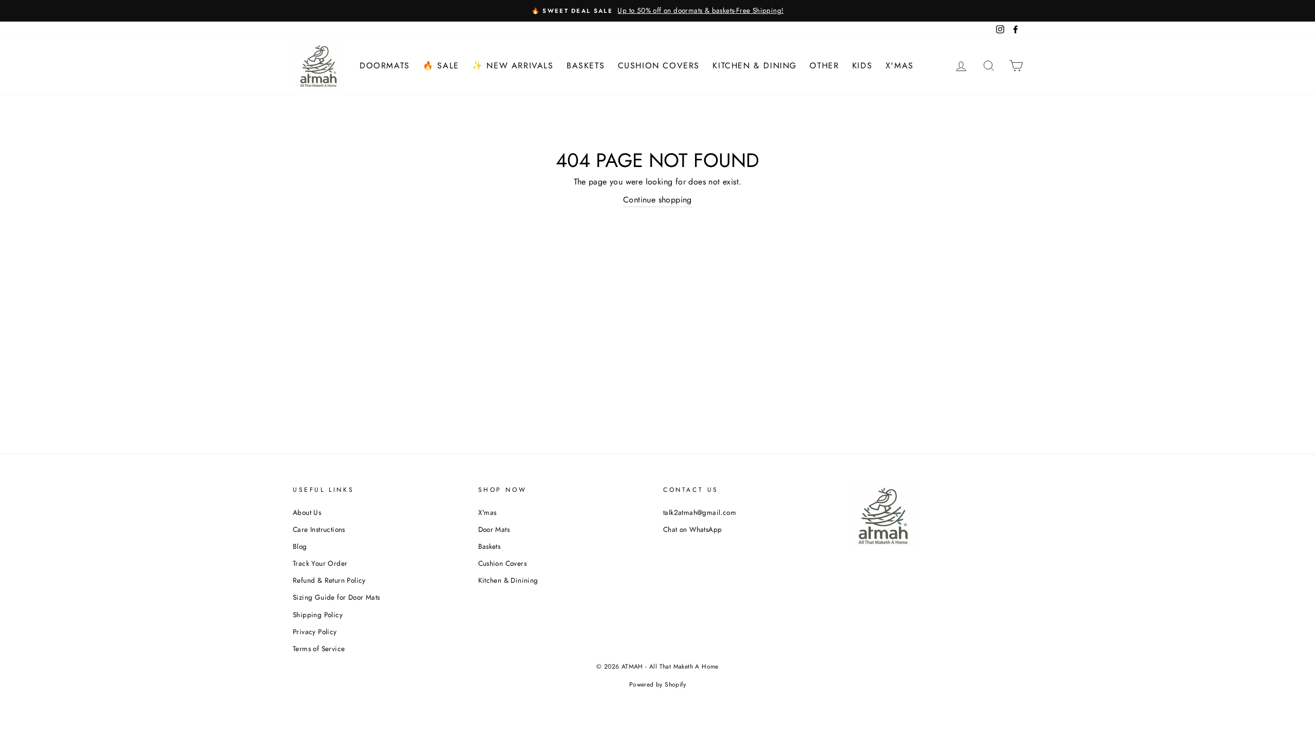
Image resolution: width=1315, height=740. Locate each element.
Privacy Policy (315, 631)
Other (824, 65)
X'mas (900, 65)
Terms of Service (319, 648)
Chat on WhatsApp (692, 529)
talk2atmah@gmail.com (699, 512)
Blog (300, 546)
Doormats (385, 65)
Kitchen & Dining (754, 65)
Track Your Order (320, 563)
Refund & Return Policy (329, 580)
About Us (307, 512)
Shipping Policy (318, 614)
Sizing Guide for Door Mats (336, 597)
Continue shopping (657, 200)
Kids (862, 65)
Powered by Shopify (657, 684)
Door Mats (494, 529)
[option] (657, 10)
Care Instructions (319, 529)
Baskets (586, 65)
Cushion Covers (659, 65)
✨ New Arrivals (512, 65)
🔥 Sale (441, 65)
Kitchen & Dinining (508, 580)
